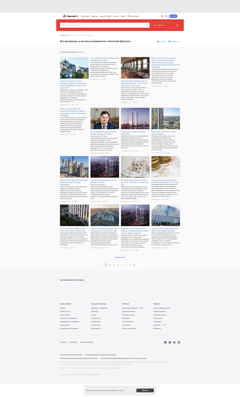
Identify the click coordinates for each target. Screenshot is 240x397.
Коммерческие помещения (69, 322)
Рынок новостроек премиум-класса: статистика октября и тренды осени (72, 230)
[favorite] (166, 16)
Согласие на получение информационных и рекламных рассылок (123, 358)
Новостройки (85, 16)
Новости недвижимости (161, 308)
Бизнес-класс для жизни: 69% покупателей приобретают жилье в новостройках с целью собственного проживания (73, 112)
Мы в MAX (162, 41)
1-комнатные (95, 318)
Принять (145, 390)
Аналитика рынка (159, 315)
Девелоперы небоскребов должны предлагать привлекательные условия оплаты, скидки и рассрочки (134, 231)
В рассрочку (126, 325)
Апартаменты (96, 328)
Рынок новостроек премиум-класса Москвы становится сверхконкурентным (103, 182)
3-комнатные (95, 325)
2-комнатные (95, 322)
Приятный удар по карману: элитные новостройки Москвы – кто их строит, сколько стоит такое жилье (134, 83)
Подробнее (121, 390)
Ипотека (116, 16)
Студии (93, 315)
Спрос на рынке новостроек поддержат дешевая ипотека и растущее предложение (74, 182)
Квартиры (95, 16)
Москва (62, 308)
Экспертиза (157, 322)
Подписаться (175, 41)
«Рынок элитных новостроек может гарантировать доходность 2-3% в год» (165, 181)
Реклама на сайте (86, 342)
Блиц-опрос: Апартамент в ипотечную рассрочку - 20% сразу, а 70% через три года (134, 182)
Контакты (73, 342)
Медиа (123, 16)
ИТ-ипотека (126, 318)
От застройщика (128, 322)
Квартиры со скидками (99, 308)
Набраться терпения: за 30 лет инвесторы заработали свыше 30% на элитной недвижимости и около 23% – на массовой (73, 84)
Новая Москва (65, 311)
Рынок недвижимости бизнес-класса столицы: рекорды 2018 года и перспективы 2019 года (103, 134)
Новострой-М (64, 35)
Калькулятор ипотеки (132, 308)
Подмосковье (65, 315)
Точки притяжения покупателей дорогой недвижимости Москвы (104, 59)
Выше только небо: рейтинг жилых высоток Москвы (163, 133)
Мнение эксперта (159, 311)
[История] (162, 16)
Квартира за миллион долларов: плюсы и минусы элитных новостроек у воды (104, 230)
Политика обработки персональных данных (100, 355)
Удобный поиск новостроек (71, 25)
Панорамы (157, 328)
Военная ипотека (128, 315)
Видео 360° (159, 325)
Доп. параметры (159, 25)
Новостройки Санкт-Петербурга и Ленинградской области (80, 374)
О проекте (63, 342)
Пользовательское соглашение (71, 355)
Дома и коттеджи (105, 16)
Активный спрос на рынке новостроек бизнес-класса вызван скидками (164, 230)
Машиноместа (65, 325)
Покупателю (157, 318)
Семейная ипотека (128, 311)
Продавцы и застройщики (69, 328)
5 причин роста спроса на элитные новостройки (133, 133)
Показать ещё (120, 257)
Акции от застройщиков (68, 318)
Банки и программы (129, 328)
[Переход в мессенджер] (179, 342)
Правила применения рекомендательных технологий (78, 358)
